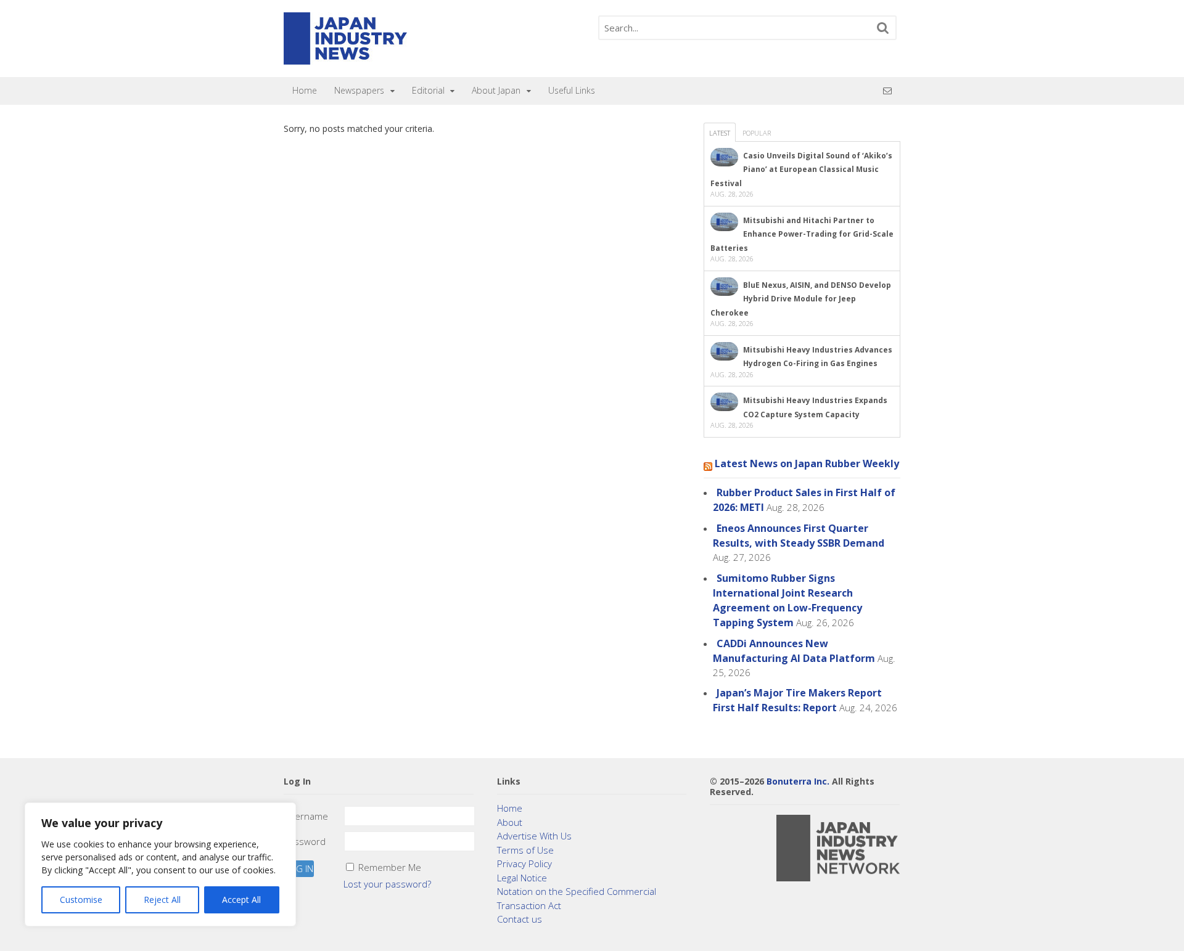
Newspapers (359, 90)
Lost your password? (387, 884)
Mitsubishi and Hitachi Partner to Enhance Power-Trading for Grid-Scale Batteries (802, 234)
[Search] (883, 28)
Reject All (162, 899)
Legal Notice (522, 877)
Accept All (241, 899)
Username (306, 816)
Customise (81, 899)
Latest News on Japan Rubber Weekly (807, 463)
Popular (756, 132)
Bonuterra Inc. (798, 781)
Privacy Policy (524, 863)
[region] (160, 864)
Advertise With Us (534, 836)
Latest (719, 132)
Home (304, 90)
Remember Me (389, 867)
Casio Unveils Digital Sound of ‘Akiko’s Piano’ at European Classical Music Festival (801, 169)
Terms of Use (525, 850)
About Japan (496, 90)
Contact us (519, 919)
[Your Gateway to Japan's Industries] (345, 58)
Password (305, 841)
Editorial (428, 90)
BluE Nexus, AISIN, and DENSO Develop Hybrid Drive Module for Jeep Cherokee (800, 299)
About (509, 822)
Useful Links (571, 90)
